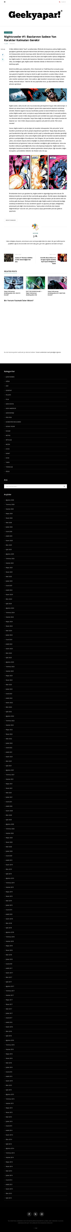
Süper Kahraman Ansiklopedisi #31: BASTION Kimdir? (56, 293)
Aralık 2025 (9, 536)
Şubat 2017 (9, 1013)
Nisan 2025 (9, 572)
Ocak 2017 (9, 1018)
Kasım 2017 (9, 973)
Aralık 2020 (9, 806)
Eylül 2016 (9, 1036)
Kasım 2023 (9, 648)
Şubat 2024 (9, 635)
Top (36, 1228)
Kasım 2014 (9, 1135)
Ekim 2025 (9, 545)
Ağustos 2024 (10, 608)
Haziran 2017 (10, 995)
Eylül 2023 (9, 657)
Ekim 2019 (9, 869)
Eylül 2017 (9, 982)
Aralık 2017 (9, 968)
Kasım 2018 (9, 919)
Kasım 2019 (9, 865)
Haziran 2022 (10, 725)
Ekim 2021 (9, 761)
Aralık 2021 (9, 752)
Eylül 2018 (9, 928)
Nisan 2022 (9, 734)
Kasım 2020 (9, 811)
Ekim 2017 (9, 977)
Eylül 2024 (9, 603)
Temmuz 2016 (10, 1045)
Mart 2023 (9, 684)
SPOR (7, 458)
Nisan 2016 (9, 1058)
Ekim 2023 (9, 653)
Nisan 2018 (9, 950)
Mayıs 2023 (9, 675)
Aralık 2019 (9, 860)
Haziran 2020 (10, 833)
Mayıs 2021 (9, 784)
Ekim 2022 (9, 707)
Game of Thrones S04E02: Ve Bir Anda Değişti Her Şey (24, 259)
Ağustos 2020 (10, 824)
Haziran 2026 (10, 509)
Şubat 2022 (9, 743)
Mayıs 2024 (9, 621)
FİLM (7, 399)
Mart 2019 (9, 901)
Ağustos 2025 (10, 554)
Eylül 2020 (9, 820)
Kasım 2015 (9, 1081)
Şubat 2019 (9, 905)
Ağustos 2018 (10, 932)
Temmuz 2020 (10, 829)
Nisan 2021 (9, 788)
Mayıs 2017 (9, 1000)
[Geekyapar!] (35, 15)
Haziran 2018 (10, 941)
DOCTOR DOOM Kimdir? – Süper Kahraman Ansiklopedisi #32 (34, 293)
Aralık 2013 (9, 1184)
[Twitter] (3, 59)
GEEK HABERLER (11, 408)
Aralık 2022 (9, 698)
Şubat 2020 (9, 851)
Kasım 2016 (9, 1027)
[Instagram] (41, 1214)
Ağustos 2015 (10, 1094)
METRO (8, 435)
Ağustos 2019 (10, 878)
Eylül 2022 (9, 711)
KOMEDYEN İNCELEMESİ (13, 422)
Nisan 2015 (9, 1112)
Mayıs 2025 (9, 567)
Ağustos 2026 (10, 500)
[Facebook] (3, 54)
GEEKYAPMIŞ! (10, 413)
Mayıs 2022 (9, 729)
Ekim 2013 (9, 1193)
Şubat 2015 (9, 1121)
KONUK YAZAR (10, 426)
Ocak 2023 (9, 693)
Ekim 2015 (9, 1085)
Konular (8, 431)
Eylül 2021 (9, 766)
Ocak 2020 (9, 856)
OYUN (7, 449)
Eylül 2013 (9, 1198)
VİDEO (8, 471)
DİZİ (7, 386)
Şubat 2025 (9, 581)
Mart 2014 (9, 1171)
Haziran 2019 (10, 887)
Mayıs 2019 (9, 892)
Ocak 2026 (9, 531)
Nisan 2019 (9, 896)
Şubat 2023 (9, 689)
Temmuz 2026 (10, 504)
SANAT (8, 453)
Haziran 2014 (10, 1157)
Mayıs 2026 (9, 513)
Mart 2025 (9, 576)
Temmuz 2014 (10, 1153)
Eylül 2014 (9, 1144)
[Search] (59, 1)
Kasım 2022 (9, 702)
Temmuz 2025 (10, 558)
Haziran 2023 (10, 671)
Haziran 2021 (10, 779)
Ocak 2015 (9, 1126)
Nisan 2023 (9, 680)
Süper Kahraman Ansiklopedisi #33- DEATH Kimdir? (12, 293)
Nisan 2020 (9, 842)
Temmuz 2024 (10, 612)
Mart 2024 (9, 630)
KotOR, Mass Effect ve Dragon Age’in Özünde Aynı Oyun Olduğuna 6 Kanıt (48, 260)
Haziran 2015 (10, 1103)
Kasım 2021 (9, 757)
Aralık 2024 (9, 590)
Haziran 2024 (10, 617)
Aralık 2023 (9, 644)
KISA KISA (9, 417)
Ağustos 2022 (10, 716)
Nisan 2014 (9, 1166)
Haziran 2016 (10, 1049)
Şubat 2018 (9, 959)
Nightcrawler (11, 220)
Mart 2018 (9, 955)
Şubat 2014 (9, 1175)
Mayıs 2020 (9, 838)
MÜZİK (8, 444)
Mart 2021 (9, 792)
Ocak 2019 (9, 910)
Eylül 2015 (9, 1090)
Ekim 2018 (9, 923)
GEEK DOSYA (10, 404)
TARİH (8, 462)
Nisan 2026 (9, 518)
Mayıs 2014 (9, 1162)
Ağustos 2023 (10, 662)
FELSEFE (8, 395)
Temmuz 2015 (10, 1099)
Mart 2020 (9, 847)
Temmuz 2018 (10, 937)
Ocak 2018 (9, 964)
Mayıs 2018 (9, 946)
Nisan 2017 (9, 1004)
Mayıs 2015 (9, 1108)
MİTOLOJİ (9, 440)
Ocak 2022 (9, 747)
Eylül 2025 (9, 549)
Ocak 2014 (9, 1180)
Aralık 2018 (9, 914)
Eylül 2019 (9, 874)
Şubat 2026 (9, 527)
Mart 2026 (9, 522)
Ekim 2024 (9, 599)
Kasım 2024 (9, 594)
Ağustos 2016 (10, 1040)
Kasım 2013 (9, 1189)
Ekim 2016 (9, 1031)
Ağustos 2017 (10, 986)
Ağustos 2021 (10, 770)
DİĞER (8, 381)
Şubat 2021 (9, 797)
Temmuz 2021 (10, 775)
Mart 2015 (9, 1117)
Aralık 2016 (9, 1022)
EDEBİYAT (9, 390)
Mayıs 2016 (9, 1054)
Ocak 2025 (9, 585)
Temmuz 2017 (10, 991)
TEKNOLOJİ (9, 467)
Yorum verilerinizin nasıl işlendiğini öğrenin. (48, 352)
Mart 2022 (9, 739)
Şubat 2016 (9, 1067)
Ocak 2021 (9, 802)
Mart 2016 (9, 1063)
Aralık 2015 (9, 1076)
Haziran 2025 (10, 563)
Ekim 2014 (9, 1139)
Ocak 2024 (9, 639)
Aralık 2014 (9, 1130)
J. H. (7, 43)
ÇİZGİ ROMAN (8, 32)
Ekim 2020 (9, 815)
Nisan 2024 (9, 626)
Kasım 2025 (9, 540)
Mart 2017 (9, 1009)
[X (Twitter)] (35, 1214)
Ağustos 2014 (10, 1148)
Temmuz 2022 (10, 721)
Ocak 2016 (9, 1072)
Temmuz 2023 (10, 666)
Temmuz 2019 (10, 883)
